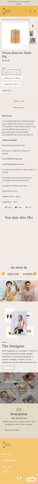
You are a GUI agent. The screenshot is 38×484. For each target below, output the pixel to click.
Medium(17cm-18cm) (12, 78)
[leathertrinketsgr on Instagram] (6, 471)
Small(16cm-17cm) (11, 72)
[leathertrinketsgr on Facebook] (3, 471)
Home (4, 19)
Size (4, 68)
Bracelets (10, 19)
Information (9, 460)
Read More (8, 368)
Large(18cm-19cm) (11, 84)
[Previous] (3, 274)
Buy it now (19, 107)
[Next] (35, 274)
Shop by (6, 454)
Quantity (6, 90)
